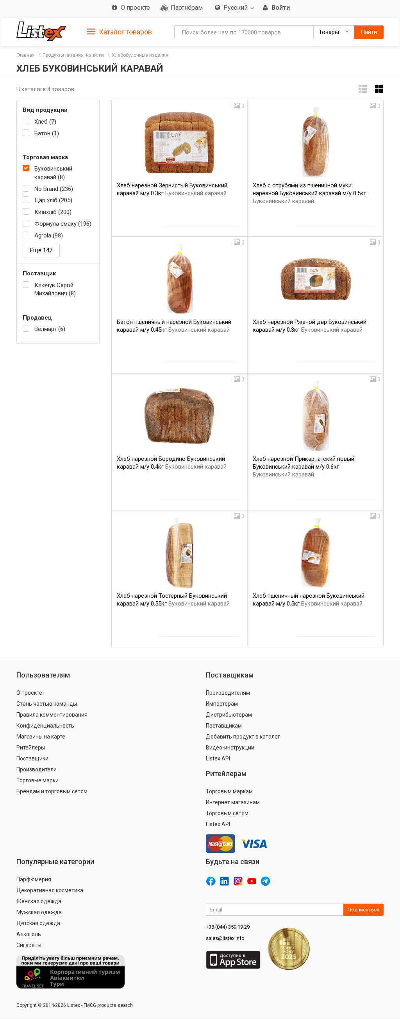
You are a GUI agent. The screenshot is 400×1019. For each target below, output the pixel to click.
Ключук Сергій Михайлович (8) (55, 289)
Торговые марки (37, 780)
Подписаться (363, 910)
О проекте (29, 693)
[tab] (119, 31)
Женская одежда (38, 901)
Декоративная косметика (49, 890)
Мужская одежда (39, 912)
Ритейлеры (30, 747)
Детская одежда (38, 923)
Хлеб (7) (45, 121)
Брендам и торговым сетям (52, 791)
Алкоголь (28, 934)
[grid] (379, 89)
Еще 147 (41, 250)
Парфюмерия (33, 879)
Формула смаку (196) (62, 223)
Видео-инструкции (230, 747)
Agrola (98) (48, 235)
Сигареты (28, 945)
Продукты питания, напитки (73, 55)
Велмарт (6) (49, 328)
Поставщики (32, 758)
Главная (25, 55)
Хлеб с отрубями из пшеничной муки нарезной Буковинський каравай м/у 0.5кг (309, 193)
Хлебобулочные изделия (140, 55)
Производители (36, 769)
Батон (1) (46, 133)
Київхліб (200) (52, 212)
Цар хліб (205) (53, 200)
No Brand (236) (53, 188)
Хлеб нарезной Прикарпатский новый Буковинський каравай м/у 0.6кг (303, 466)
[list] (362, 89)
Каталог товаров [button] (124, 32)
